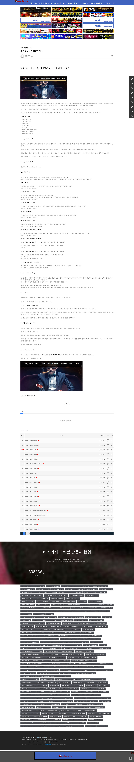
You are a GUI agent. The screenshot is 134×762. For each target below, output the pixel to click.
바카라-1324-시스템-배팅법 (78, 608)
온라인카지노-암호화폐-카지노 (87, 648)
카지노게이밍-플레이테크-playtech (94, 667)
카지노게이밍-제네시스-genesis (47, 676)
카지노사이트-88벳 (54, 685)
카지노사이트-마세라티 (52, 701)
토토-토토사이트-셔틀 (55, 726)
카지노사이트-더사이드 (86, 679)
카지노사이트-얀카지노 (88, 629)
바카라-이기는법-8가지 (47, 611)
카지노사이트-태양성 (91, 685)
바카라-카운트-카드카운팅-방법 (46, 608)
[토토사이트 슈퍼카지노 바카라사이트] (98, 14)
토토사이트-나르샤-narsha (95, 719)
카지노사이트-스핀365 (86, 688)
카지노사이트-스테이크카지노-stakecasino (52, 632)
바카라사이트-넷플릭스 (53, 710)
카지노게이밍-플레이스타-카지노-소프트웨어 (32, 663)
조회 (108, 435)
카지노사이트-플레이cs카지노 (65, 698)
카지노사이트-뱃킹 (39, 701)
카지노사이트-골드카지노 (48, 635)
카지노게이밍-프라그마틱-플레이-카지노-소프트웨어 (84, 660)
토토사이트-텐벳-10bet (54, 719)
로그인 (113, 3)
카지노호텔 (69, 3)
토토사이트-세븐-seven (104, 713)
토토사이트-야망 (91, 713)
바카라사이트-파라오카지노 (37, 586)
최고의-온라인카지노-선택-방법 (38, 648)
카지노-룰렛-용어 (26, 620)
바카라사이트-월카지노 (30, 477)
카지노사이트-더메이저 (99, 679)
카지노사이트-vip (39, 688)
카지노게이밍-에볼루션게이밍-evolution (87, 657)
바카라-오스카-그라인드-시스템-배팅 (30, 611)
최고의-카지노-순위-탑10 (67, 651)
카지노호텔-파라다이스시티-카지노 (50, 654)
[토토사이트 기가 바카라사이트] (66, 31)
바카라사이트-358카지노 (42, 598)
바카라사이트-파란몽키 (27, 710)
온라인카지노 (60, 3)
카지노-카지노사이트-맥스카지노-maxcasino (89, 639)
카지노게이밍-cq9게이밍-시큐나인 (75, 667)
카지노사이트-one (55, 704)
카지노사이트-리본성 (103, 685)
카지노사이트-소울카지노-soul (71, 626)
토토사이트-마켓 (79, 726)
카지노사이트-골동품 (72, 679)
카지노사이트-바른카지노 (66, 701)
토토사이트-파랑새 (26, 716)
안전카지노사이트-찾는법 (27, 651)
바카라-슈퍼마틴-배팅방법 (28, 604)
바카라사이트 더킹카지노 (31, 450)
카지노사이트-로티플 (92, 698)
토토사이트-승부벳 (42, 719)
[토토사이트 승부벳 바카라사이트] (66, 20)
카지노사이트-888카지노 (41, 626)
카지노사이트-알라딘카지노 (28, 685)
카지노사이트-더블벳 (50, 688)
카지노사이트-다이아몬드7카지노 (80, 642)
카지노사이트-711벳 (42, 685)
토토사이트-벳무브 (80, 723)
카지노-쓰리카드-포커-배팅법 (39, 620)
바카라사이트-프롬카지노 (31, 529)
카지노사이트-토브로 (26, 688)
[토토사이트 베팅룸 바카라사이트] (35, 14)
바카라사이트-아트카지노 (59, 707)
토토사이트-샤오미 (34, 713)
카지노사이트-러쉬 (66, 704)
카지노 (45, 3)
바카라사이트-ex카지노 (90, 710)
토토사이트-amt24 (83, 716)
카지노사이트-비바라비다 (78, 695)
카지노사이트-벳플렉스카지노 (58, 645)
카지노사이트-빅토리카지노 (37, 623)
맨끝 (29, 533)
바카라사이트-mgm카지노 (28, 589)
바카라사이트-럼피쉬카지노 (72, 598)
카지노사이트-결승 (52, 682)
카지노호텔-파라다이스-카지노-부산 (84, 651)
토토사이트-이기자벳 (93, 723)
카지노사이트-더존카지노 (70, 632)
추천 (112, 435)
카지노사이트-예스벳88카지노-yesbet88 (49, 639)
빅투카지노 (102, 645)
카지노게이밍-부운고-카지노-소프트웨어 (78, 663)
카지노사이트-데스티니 (64, 682)
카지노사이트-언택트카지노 (86, 632)
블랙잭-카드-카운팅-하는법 (50, 617)
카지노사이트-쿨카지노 (101, 626)
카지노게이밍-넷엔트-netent (28, 673)
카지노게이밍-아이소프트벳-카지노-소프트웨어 (101, 663)
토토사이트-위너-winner (68, 719)
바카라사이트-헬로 (77, 710)
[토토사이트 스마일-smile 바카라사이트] (66, 36)
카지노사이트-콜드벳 (80, 701)
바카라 (40, 3)
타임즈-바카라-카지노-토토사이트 (94, 704)
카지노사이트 (52, 3)
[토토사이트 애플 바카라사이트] (66, 25)
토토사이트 (99, 3)
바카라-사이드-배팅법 (39, 614)
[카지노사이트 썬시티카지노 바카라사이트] (98, 31)
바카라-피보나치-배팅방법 (43, 604)
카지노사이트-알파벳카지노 (84, 623)
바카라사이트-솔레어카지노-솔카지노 (34, 464)
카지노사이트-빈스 (60, 679)
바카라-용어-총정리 (73, 611)
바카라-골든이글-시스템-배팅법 (102, 611)
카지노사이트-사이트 (80, 698)
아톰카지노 (86, 592)
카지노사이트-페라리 (26, 695)
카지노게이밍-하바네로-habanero (69, 670)
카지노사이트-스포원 (105, 701)
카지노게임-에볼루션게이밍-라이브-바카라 (55, 657)
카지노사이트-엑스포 (78, 682)
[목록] (112, 55)
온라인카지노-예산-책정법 (103, 648)
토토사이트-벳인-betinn (95, 716)
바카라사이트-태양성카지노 (31, 519)
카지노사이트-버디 (90, 682)
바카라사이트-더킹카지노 (83, 586)
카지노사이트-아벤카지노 (99, 623)
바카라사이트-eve (65, 710)
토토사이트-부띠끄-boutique (40, 716)
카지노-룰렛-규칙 (107, 617)
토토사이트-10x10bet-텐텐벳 (78, 713)
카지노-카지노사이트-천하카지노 (68, 639)
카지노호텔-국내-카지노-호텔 (51, 651)
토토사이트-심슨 (57, 723)
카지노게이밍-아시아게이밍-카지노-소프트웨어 (58, 660)
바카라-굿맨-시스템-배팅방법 (105, 604)
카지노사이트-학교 (51, 698)
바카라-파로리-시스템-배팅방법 (29, 608)
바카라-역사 (50, 614)
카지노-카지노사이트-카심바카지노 (30, 642)
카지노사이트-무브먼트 (77, 691)
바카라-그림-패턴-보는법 (42, 601)
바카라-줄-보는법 (55, 601)
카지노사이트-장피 (105, 698)
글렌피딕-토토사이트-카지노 (43, 707)
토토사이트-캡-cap (81, 719)
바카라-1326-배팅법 (26, 614)
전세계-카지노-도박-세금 (66, 620)
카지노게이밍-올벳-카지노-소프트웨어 (56, 667)
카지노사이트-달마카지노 (63, 635)
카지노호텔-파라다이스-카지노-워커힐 (30, 654)
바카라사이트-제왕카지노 (31, 459)
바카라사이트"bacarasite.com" (50, 355)
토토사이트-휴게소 (43, 726)
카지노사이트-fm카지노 (56, 626)
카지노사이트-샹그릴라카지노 (93, 635)
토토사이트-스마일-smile (27, 723)
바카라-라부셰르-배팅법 (86, 611)
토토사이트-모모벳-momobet (28, 726)
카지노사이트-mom (92, 701)
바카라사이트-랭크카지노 (53, 586)
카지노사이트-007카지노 (78, 635)
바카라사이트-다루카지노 (31, 487)
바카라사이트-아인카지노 (31, 491)
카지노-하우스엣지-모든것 (81, 620)
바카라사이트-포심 (99, 707)
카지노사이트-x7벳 (39, 698)
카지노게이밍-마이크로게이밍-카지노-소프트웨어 (33, 667)
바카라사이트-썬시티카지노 (31, 468)
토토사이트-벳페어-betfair (62, 713)
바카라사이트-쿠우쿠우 (73, 707)
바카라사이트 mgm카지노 (31, 440)
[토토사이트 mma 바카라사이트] (66, 9)
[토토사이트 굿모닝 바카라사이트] (35, 31)
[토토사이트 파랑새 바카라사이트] (35, 36)
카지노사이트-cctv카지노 (68, 623)
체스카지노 (70, 592)
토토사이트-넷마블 (69, 723)
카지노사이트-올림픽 (26, 698)
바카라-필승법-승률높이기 (90, 604)
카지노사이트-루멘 (64, 695)
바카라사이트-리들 (40, 710)
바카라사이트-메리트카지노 (31, 496)
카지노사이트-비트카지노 (44, 629)
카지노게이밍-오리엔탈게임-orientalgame (85, 673)
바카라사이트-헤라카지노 (57, 598)
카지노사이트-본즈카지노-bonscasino (30, 632)
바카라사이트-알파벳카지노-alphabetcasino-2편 (56, 595)
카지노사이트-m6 (74, 688)
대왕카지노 (78, 592)
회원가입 (108, 3)
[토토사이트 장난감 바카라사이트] (35, 25)
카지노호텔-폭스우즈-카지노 (68, 654)
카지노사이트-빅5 (79, 685)
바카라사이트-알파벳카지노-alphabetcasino (36, 510)
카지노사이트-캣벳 (102, 682)
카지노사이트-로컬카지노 (41, 704)
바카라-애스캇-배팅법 (92, 608)
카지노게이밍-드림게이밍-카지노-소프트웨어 (56, 663)
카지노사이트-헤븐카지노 (59, 629)
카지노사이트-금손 (90, 691)
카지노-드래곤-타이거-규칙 (96, 620)
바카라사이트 (33, 3)
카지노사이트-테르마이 (27, 691)
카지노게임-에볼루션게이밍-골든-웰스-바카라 (32, 657)
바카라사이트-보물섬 (86, 707)
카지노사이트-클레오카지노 (53, 623)
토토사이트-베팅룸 (102, 726)
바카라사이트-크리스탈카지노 (32, 482)
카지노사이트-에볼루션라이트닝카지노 (30, 635)
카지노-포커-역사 (53, 620)
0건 (27, 57)
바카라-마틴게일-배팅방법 (95, 601)
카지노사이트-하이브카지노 (74, 645)
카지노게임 (77, 3)
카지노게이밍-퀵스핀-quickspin (104, 670)
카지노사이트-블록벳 (26, 701)
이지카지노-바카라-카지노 (28, 707)
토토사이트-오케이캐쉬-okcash (43, 723)
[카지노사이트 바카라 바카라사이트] (21, 3)
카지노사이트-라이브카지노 (93, 695)
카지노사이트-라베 (53, 691)
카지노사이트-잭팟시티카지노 (28, 629)
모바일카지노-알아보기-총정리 (93, 617)
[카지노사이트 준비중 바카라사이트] (35, 20)
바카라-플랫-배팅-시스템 (106, 608)
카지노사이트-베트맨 (78, 704)
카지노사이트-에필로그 (27, 704)
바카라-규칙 (31, 601)
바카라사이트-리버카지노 (31, 524)
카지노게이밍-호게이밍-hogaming (64, 673)
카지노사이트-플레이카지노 (90, 645)
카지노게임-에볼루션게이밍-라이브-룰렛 (95, 654)
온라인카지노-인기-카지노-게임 (70, 648)
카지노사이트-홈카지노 (87, 626)
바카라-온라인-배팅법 (60, 611)
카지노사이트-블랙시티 (52, 695)
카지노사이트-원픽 (33, 679)
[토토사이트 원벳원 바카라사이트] (98, 9)
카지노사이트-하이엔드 (27, 682)
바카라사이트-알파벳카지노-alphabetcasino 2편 (37, 515)
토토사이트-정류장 (68, 726)
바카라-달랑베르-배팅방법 (63, 608)
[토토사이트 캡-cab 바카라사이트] (66, 14)
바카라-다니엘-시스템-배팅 (58, 604)
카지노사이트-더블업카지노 (28, 645)
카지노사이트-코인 (64, 691)
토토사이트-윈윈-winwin (47, 713)
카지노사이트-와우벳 (40, 691)
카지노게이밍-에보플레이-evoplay (46, 673)
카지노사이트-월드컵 (99, 688)
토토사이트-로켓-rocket (55, 716)
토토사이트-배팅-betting (69, 716)
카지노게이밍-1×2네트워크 (64, 676)
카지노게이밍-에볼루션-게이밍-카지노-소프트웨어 (33, 660)
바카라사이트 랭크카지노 (31, 454)
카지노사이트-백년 (39, 695)
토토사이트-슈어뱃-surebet (28, 719)
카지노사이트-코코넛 (102, 691)
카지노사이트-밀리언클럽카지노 (29, 639)
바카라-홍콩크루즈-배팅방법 (74, 604)
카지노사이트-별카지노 (43, 645)
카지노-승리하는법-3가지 (77, 617)
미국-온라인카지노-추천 (54, 648)
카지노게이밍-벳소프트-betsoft (87, 670)
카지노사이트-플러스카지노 (63, 642)
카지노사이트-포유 (40, 682)
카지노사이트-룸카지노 (96, 642)
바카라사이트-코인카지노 (31, 501)
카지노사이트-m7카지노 (27, 626)
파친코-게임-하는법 (63, 617)
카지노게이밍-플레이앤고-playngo (29, 670)
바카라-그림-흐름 (82, 601)
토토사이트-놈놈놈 (90, 726)
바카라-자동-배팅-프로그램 (69, 601)
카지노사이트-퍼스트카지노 (47, 642)
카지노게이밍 (84, 3)
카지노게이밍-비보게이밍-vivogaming (49, 670)
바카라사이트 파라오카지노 (31, 445)
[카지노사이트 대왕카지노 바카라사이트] (35, 9)
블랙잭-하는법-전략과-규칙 (34, 617)
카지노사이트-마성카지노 (47, 679)
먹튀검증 (92, 3)
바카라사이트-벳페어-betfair (32, 505)
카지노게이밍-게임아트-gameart (29, 676)
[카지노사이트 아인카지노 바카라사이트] (98, 36)
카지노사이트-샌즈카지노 (74, 629)
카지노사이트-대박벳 (66, 685)
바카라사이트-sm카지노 (31, 473)
